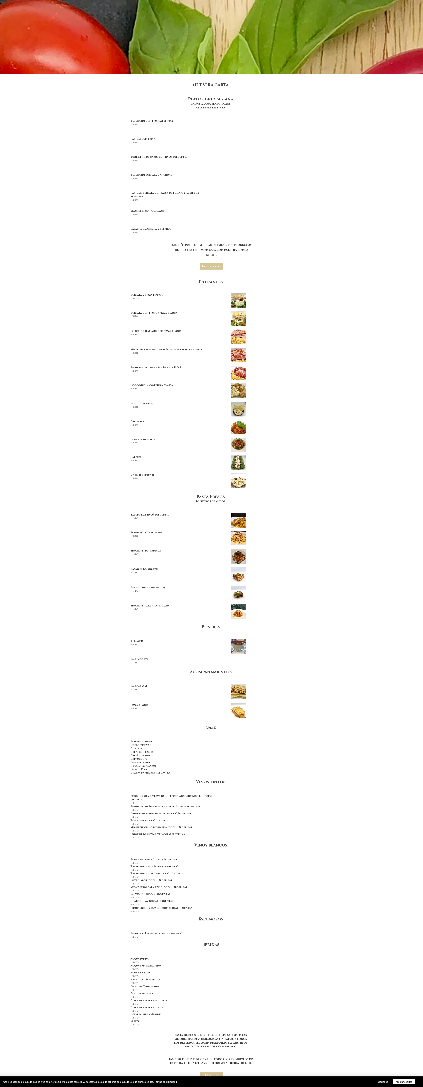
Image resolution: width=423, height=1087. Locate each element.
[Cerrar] (419, 1081)
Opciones (383, 1081)
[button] (134, 124)
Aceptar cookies (404, 1081)
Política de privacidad (165, 1081)
